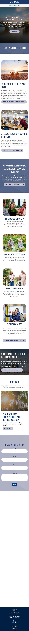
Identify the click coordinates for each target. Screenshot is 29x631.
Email (14, 456)
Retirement (14, 628)
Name (14, 448)
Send (14, 484)
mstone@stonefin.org (14, 620)
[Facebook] (13, 622)
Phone (14, 464)
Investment (14, 630)
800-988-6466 (17, 613)
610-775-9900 (16, 612)
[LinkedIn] (15, 622)
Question (14, 473)
